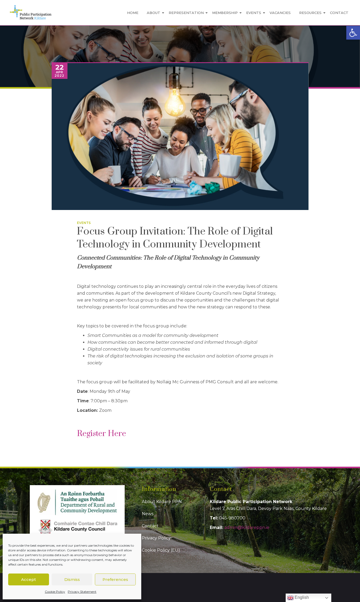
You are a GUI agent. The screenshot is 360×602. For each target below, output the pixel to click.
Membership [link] (225, 13)
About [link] (153, 13)
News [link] (147, 513)
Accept (28, 579)
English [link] (301, 597)
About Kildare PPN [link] (162, 501)
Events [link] (253, 13)
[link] (353, 33)
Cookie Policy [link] (55, 592)
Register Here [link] (102, 434)
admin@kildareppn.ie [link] (246, 527)
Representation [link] (186, 13)
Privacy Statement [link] (82, 592)
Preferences (115, 579)
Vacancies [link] (280, 13)
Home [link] (132, 13)
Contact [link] (339, 13)
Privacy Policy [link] (156, 538)
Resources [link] (310, 13)
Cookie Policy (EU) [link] (161, 550)
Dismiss (72, 579)
